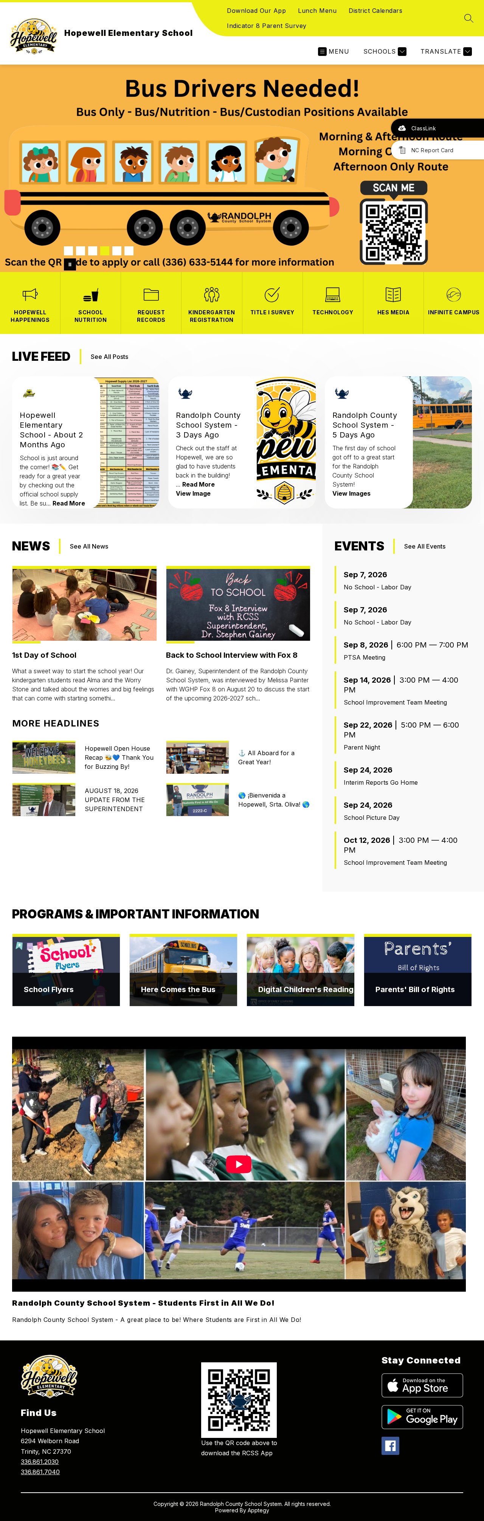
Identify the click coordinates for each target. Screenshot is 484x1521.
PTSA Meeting (364, 657)
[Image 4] (104, 250)
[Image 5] (116, 250)
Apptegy (258, 1510)
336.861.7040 (40, 1472)
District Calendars (375, 10)
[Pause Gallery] (70, 264)
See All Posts (109, 356)
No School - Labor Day (377, 587)
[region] (239, 1181)
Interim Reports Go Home (381, 782)
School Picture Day (372, 817)
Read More (69, 503)
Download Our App (256, 10)
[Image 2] (80, 250)
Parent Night (362, 747)
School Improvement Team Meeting (395, 702)
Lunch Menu (317, 10)
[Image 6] (128, 250)
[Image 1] (68, 250)
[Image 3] (92, 250)
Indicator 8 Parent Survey (267, 25)
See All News (89, 546)
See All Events (424, 546)
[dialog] (66, 970)
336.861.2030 (40, 1461)
